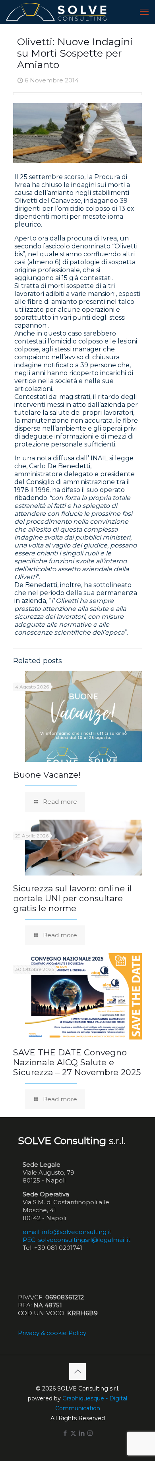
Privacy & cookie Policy (52, 1333)
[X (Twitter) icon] (73, 1433)
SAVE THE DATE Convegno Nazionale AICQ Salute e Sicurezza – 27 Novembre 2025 (77, 1062)
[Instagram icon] (90, 1433)
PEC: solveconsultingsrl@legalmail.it (76, 1240)
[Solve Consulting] (58, 12)
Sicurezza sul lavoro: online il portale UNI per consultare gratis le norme (72, 898)
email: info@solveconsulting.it (67, 1232)
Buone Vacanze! (47, 775)
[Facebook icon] (65, 1433)
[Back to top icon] (77, 1371)
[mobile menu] (144, 12)
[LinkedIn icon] (82, 1433)
